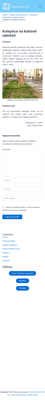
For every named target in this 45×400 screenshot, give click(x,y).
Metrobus (22, 281)
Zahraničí (6, 261)
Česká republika (8, 241)
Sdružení (5, 253)
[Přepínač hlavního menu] (40, 6)
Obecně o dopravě (9, 245)
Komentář (6, 149)
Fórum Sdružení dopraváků (22, 273)
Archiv (4, 237)
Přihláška (22, 288)
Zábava (5, 257)
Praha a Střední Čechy (11, 249)
